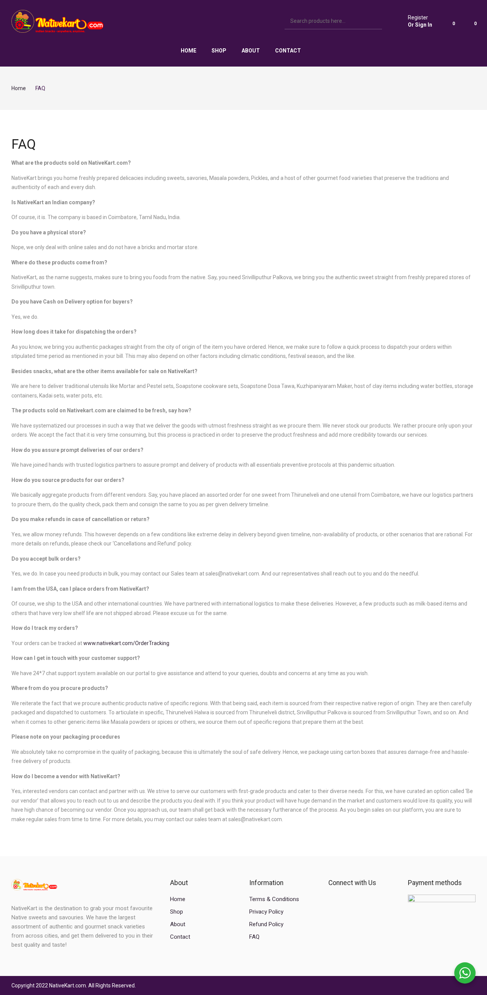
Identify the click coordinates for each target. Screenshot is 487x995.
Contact (180, 936)
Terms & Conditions (274, 899)
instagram (358, 899)
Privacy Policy (266, 911)
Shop (176, 911)
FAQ (254, 936)
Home (177, 899)
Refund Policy (266, 924)
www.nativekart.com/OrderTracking (126, 643)
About (177, 924)
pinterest (371, 899)
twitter (345, 899)
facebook (332, 899)
